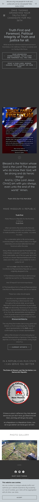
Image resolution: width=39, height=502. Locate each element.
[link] (19, 15)
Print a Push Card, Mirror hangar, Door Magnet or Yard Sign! (19, 65)
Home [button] (19, 465)
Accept (19, 497)
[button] (4, 15)
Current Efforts (19, 347)
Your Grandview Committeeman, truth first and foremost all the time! (19, 56)
